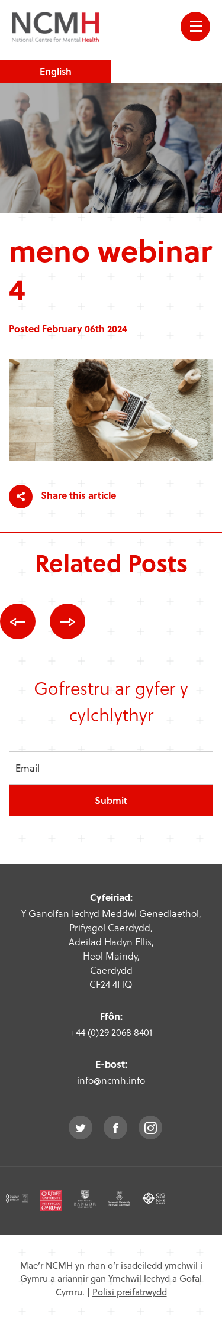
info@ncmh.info (111, 1080)
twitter (80, 1127)
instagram (150, 1127)
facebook (115, 1127)
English (56, 71)
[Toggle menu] (195, 26)
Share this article (77, 495)
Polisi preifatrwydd (129, 1291)
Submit (111, 800)
